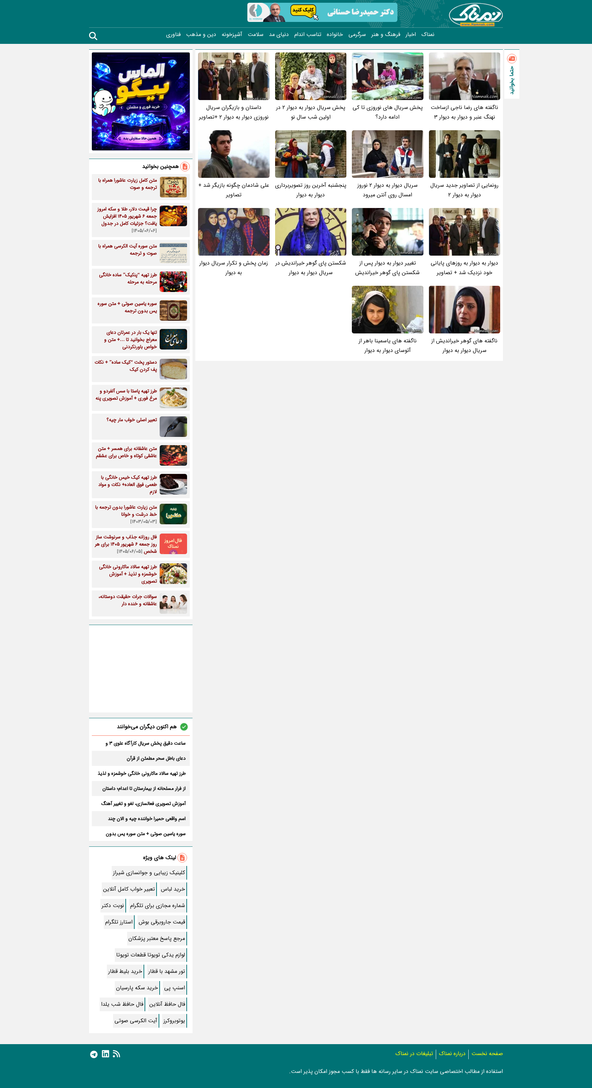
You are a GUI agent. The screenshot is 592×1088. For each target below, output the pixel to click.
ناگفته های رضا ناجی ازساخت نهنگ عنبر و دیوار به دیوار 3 (464, 112)
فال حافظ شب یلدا (122, 1004)
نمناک (427, 34)
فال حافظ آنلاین (167, 1004)
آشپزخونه (232, 34)
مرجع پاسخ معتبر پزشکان (156, 938)
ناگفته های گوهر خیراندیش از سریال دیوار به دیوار (464, 346)
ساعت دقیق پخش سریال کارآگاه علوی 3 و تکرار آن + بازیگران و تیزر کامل (146, 743)
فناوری (173, 34)
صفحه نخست (487, 1053)
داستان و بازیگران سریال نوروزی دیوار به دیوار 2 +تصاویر (234, 112)
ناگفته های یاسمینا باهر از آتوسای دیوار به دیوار (388, 346)
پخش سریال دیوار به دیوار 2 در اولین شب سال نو (310, 112)
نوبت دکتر (113, 905)
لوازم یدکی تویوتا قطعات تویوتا (150, 955)
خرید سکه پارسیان (137, 987)
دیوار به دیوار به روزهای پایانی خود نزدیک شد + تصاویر (464, 268)
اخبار (411, 34)
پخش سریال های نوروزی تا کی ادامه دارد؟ (388, 112)
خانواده (335, 34)
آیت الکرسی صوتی (135, 1020)
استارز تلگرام (119, 922)
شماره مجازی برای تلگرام (157, 905)
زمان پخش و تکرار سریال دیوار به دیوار (233, 268)
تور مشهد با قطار (166, 971)
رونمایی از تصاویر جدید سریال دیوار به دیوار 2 (464, 190)
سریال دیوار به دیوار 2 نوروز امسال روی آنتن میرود (387, 190)
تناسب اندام (307, 34)
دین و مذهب (201, 34)
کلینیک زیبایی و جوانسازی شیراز (149, 872)
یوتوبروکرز (174, 1020)
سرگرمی (357, 34)
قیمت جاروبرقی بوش (162, 922)
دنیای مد (279, 34)
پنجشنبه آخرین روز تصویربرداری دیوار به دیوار (310, 190)
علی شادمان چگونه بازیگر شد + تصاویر (233, 190)
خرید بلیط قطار (125, 971)
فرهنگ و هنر (385, 34)
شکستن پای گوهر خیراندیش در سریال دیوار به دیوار (310, 268)
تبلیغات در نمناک (414, 1053)
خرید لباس (173, 889)
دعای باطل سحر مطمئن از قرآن (156, 758)
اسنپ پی (174, 987)
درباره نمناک (452, 1053)
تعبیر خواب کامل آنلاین (129, 889)
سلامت (255, 34)
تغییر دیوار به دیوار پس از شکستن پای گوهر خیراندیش (387, 268)
